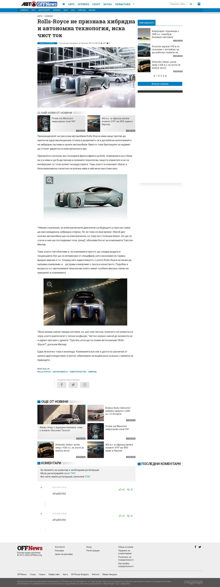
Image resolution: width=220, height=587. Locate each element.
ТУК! (87, 476)
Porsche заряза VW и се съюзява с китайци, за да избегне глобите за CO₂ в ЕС (165, 51)
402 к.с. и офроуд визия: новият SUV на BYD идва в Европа (117, 121)
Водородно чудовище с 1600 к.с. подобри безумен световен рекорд (165, 36)
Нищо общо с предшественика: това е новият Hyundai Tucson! (61, 429)
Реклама (59, 550)
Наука (107, 4)
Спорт (96, 4)
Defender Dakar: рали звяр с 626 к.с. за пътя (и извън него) (166, 64)
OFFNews (22, 574)
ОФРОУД (82, 10)
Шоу (66, 10)
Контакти (60, 547)
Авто (71, 4)
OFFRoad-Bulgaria (80, 574)
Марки (92, 10)
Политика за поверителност (126, 558)
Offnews (83, 4)
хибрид (92, 372)
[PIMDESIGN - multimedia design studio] (192, 583)
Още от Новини (54, 402)
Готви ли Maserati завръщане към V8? (63, 120)
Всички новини (160, 83)
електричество (78, 372)
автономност (60, 372)
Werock (95, 574)
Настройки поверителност (126, 565)
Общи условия (125, 547)
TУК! (73, 473)
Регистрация (93, 550)
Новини (24, 10)
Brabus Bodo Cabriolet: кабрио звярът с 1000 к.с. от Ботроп (118, 410)
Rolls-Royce (44, 372)
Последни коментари (161, 464)
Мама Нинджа (110, 574)
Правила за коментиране (125, 552)
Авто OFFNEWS (47, 43)
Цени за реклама (64, 554)
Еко (73, 10)
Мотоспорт (44, 10)
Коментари (51, 463)
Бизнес (57, 10)
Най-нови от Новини (56, 112)
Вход (89, 547)
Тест (33, 10)
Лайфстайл (122, 4)
